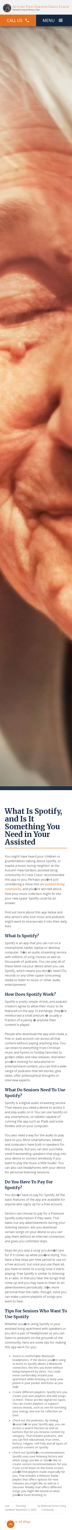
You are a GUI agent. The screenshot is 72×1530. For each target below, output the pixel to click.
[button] (61, 20)
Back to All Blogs (18, 1521)
